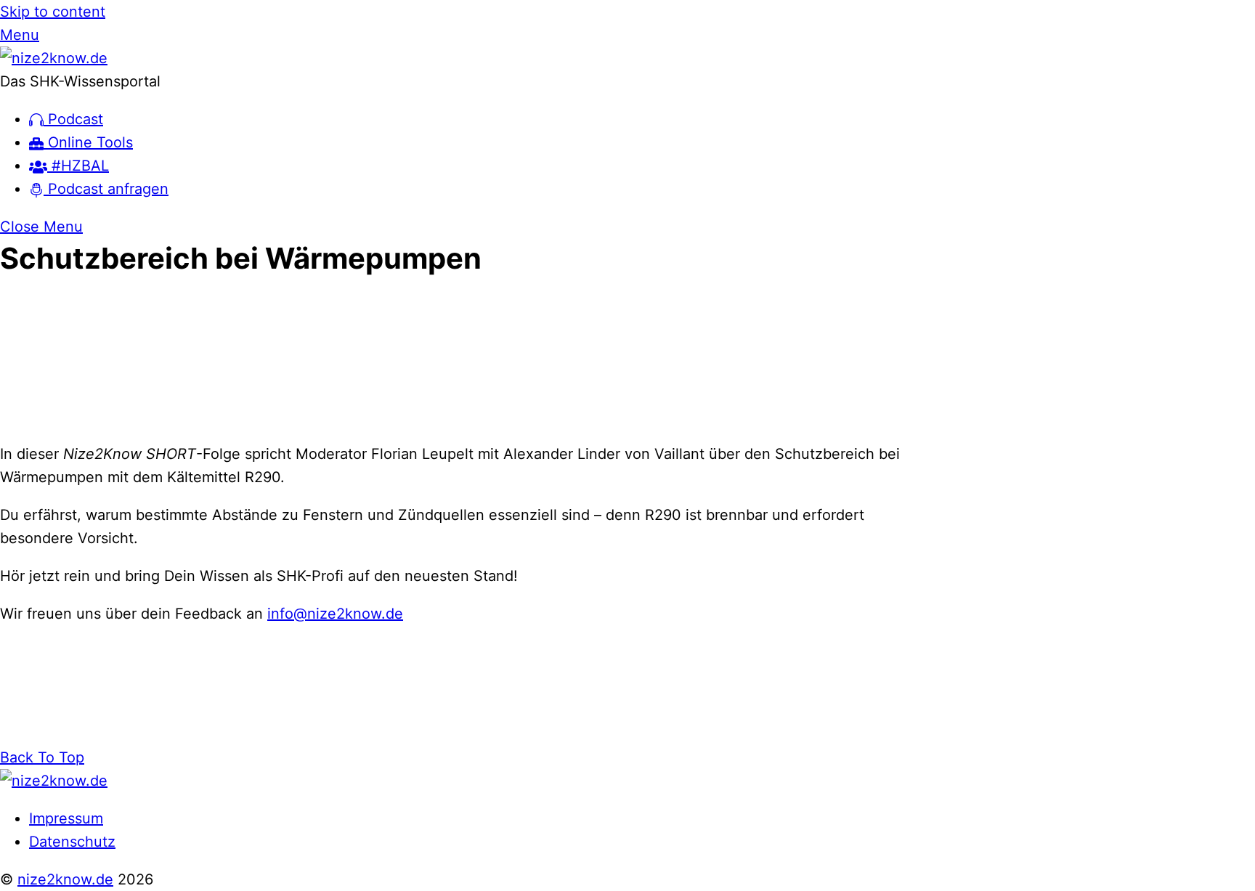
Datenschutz (72, 841)
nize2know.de (65, 879)
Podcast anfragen (106, 189)
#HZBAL (78, 165)
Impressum (66, 818)
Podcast (73, 119)
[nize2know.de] (53, 58)
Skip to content (52, 11)
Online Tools (88, 142)
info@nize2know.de (335, 613)
